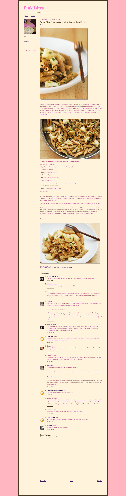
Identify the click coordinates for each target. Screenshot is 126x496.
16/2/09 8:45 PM (50, 406)
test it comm (50, 336)
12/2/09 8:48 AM (50, 297)
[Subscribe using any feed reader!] (30, 52)
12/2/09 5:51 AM (50, 280)
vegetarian (69, 267)
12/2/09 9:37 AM (50, 321)
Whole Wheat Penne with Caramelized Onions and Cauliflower (62, 22)
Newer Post (43, 481)
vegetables (63, 267)
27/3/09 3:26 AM (50, 421)
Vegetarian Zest (51, 417)
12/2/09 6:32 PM (50, 352)
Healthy (54, 267)
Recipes (33, 16)
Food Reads (26, 41)
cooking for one (47, 267)
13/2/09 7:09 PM (50, 394)
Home (26, 16)
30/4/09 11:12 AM (50, 429)
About (25, 36)
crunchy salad (80, 106)
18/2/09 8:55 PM (50, 413)
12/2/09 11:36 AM (50, 332)
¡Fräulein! (49, 425)
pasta (58, 267)
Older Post (99, 481)
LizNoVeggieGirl (51, 276)
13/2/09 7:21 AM (50, 361)
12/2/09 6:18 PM (50, 342)
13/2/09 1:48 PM (50, 386)
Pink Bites (34, 7)
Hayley (49, 346)
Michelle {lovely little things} (55, 390)
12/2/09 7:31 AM (50, 288)
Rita (48, 301)
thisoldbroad (50, 324)
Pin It (41, 25)
